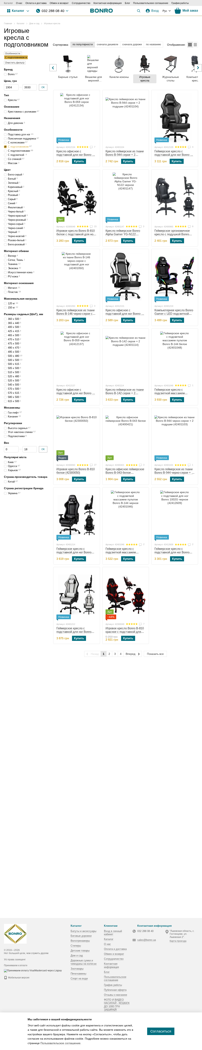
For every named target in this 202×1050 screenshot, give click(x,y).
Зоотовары (77, 968)
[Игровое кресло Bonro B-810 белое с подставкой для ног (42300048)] (76, 197)
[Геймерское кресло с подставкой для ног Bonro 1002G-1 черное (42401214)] (76, 515)
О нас (19, 3)
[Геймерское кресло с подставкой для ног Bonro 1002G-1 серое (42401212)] (76, 594)
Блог (127, 3)
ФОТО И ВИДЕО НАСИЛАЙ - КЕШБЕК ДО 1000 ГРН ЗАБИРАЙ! (117, 1004)
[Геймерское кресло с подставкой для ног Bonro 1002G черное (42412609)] (174, 515)
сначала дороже (132, 44)
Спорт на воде (79, 978)
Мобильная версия (18, 977)
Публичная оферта (115, 989)
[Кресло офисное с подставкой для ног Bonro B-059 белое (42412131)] (126, 276)
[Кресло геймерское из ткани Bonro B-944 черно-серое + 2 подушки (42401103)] (174, 435)
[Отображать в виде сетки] (190, 44)
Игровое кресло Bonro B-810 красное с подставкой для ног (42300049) (125, 631)
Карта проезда (178, 941)
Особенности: (13, 53)
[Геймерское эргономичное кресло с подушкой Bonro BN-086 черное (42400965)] (174, 197)
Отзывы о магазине (115, 994)
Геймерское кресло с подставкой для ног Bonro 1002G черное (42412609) (171, 552)
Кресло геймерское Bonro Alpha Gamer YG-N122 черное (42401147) (123, 234)
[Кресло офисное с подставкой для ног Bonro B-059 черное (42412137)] (76, 356)
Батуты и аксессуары (83, 931)
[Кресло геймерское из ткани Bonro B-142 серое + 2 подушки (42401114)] (126, 356)
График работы (180, 3)
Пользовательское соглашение (150, 3)
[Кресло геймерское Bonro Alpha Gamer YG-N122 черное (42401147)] (126, 197)
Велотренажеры (80, 940)
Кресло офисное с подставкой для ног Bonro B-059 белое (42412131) (125, 313)
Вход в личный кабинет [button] (113, 933)
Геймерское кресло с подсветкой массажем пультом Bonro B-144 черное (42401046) (125, 554)
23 (95, 226)
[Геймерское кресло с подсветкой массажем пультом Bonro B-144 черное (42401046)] (126, 515)
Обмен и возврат (59, 3)
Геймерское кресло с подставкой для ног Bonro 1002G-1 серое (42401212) (74, 631)
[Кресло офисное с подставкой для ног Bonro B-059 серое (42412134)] (76, 117)
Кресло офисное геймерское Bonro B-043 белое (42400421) (125, 472)
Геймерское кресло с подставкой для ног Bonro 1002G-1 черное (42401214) (74, 552)
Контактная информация (108, 3)
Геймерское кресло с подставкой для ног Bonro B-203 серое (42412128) (173, 154)
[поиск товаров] (139, 11)
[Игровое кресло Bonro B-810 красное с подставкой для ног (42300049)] (126, 594)
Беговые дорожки (81, 935)
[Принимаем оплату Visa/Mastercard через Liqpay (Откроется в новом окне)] (33, 970)
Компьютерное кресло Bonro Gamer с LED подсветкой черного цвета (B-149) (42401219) (173, 315)
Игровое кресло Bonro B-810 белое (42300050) (75, 470)
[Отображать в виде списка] (195, 44)
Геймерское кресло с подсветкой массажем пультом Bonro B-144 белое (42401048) (173, 395)
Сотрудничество (81, 3)
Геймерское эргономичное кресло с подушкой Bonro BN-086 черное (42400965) (172, 234)
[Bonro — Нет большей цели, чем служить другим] (15, 933)
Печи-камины (78, 973)
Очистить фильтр (14, 62)
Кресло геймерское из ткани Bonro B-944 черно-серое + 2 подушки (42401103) (173, 472)
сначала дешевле (107, 44)
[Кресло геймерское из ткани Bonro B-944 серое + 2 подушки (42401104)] (126, 117)
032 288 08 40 (53, 11)
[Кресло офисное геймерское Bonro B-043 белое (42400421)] (126, 435)
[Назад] (53, 67)
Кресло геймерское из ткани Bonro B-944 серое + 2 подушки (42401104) (125, 154)
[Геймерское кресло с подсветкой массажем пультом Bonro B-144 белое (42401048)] (174, 356)
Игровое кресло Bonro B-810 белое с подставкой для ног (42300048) (75, 234)
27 (95, 465)
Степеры (76, 945)
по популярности (83, 44)
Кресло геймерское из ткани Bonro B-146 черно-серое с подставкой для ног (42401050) (75, 315)
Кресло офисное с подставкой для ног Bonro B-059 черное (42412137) (75, 393)
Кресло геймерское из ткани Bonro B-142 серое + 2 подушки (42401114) (125, 393)
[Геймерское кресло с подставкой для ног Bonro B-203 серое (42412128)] (174, 117)
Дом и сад (77, 955)
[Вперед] (198, 68)
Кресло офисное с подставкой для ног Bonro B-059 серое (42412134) (75, 154)
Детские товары (80, 950)
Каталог (8, 3)
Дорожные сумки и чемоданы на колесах (84, 962)
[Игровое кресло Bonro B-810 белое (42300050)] (76, 435)
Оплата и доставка (36, 3)
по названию (153, 44)
